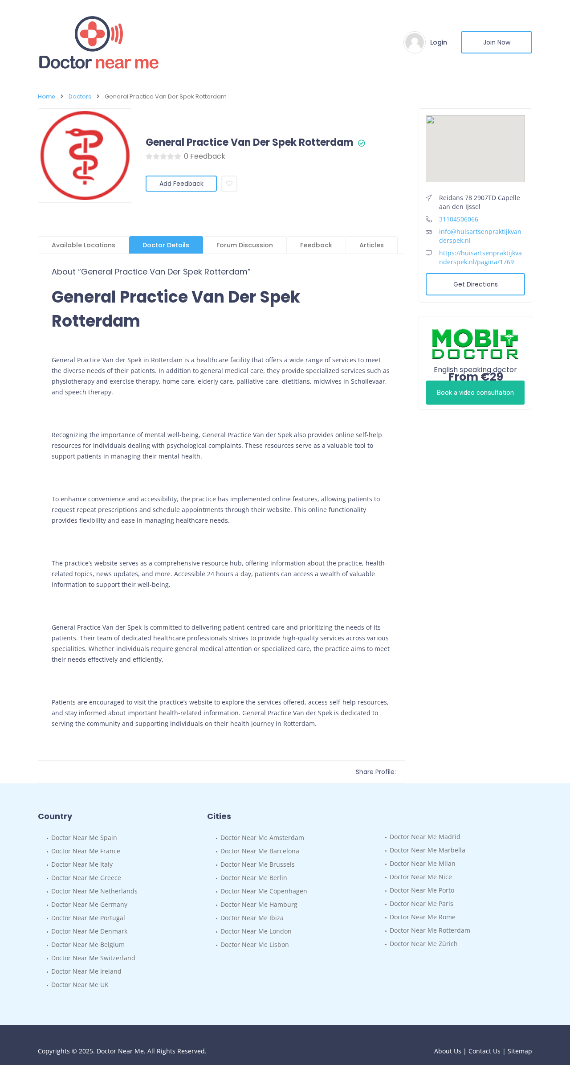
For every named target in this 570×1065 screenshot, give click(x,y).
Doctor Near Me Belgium (88, 944)
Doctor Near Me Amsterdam (262, 837)
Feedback (316, 245)
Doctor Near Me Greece (86, 877)
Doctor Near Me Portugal (88, 917)
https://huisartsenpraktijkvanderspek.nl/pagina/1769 (480, 257)
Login (438, 42)
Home (46, 96)
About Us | (451, 1051)
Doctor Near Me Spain (84, 837)
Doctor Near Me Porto (422, 890)
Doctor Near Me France (85, 851)
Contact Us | (488, 1051)
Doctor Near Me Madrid (425, 836)
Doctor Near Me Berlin (253, 877)
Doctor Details (165, 245)
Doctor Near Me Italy (82, 864)
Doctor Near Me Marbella (427, 850)
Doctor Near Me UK (80, 984)
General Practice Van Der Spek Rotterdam (249, 142)
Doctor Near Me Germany (89, 904)
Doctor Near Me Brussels (257, 864)
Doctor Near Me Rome (423, 917)
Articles (371, 245)
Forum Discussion (244, 245)
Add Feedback (181, 183)
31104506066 (458, 219)
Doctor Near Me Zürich (424, 943)
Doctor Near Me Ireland (86, 971)
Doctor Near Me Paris (421, 903)
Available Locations (83, 245)
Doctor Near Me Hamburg (258, 904)
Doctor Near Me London (256, 931)
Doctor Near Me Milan (423, 863)
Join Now (496, 42)
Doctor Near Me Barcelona (259, 851)
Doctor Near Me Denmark (89, 931)
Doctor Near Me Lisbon (254, 944)
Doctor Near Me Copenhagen (263, 891)
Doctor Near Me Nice (421, 876)
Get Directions (475, 284)
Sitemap (520, 1051)
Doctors (80, 96)
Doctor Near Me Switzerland (93, 958)
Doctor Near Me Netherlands (94, 891)
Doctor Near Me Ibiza (252, 917)
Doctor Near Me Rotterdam (430, 930)
